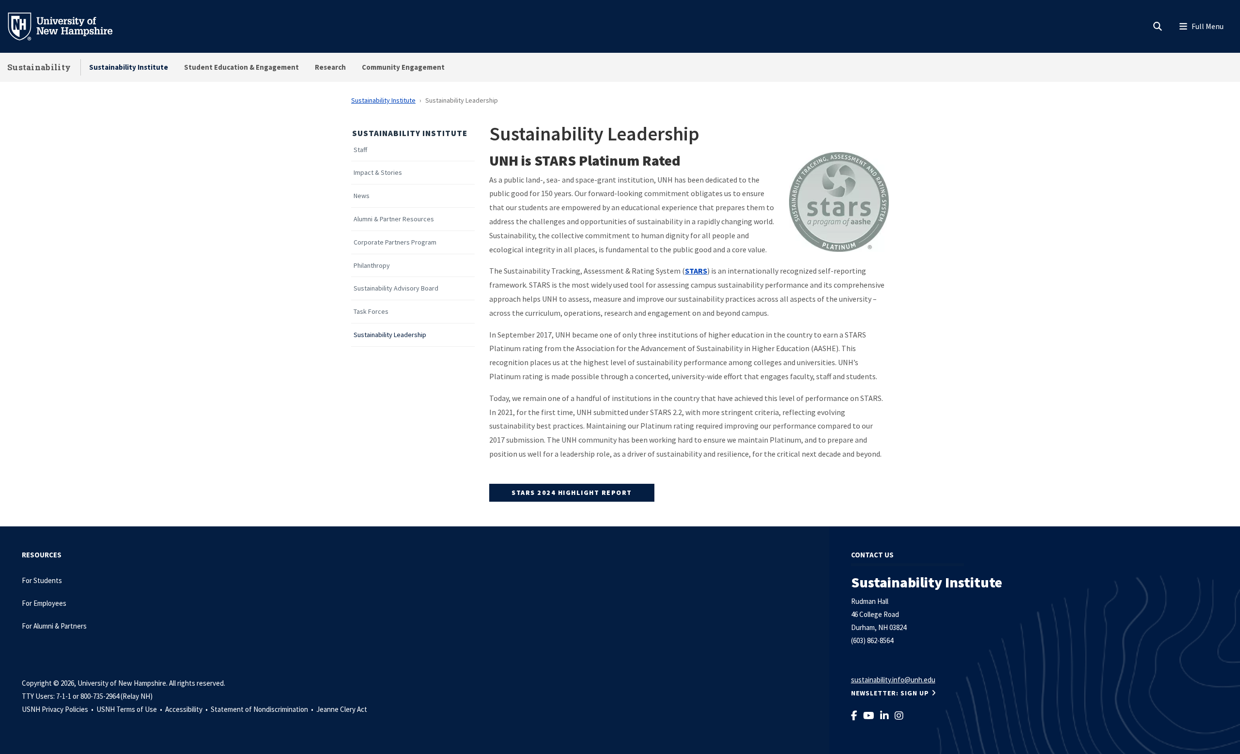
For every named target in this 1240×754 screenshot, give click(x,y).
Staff (360, 150)
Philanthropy (372, 266)
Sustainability (39, 67)
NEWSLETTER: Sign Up (890, 693)
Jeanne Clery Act (341, 709)
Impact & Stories (378, 173)
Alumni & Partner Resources (394, 219)
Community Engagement (403, 67)
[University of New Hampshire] (67, 26)
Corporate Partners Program (395, 242)
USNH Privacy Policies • (58, 709)
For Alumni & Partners (55, 626)
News (362, 196)
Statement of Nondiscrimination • (263, 709)
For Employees (44, 603)
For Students (42, 580)
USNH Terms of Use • (130, 709)
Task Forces (371, 312)
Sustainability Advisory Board (396, 288)
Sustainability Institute (128, 67)
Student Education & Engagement (241, 67)
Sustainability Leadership (390, 335)
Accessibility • (187, 709)
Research (330, 67)
